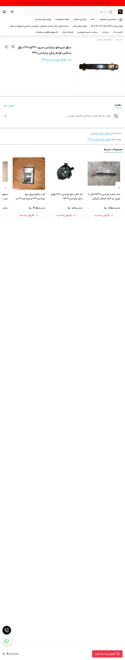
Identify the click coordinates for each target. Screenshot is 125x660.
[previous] (119, 188)
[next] (6, 188)
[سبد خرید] (4, 12)
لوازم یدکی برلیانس (103, 39)
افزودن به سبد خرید (105, 653)
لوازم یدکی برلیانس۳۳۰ (99, 139)
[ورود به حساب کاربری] (12, 12)
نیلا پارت (119, 39)
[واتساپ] (6, 641)
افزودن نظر (9, 105)
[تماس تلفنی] (6, 630)
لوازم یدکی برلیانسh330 (54, 59)
